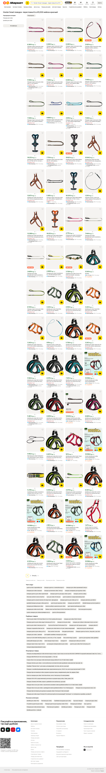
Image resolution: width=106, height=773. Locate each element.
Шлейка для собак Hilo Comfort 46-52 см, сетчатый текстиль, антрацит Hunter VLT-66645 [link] (54, 380)
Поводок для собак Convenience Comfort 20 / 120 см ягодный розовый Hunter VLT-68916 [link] (74, 236)
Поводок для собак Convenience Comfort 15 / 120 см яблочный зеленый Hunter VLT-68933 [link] (74, 492)
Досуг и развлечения (36, 724)
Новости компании (88, 724)
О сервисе (59, 731)
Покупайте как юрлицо (62, 728)
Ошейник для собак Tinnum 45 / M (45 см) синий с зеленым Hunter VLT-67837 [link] (74, 274)
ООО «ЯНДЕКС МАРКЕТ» (97, 769)
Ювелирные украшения (37, 763)
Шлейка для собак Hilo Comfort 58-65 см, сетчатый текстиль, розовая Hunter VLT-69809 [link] (92, 419)
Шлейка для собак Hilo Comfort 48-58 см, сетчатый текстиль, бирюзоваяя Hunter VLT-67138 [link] (73, 380)
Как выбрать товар (61, 724)
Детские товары (35, 761)
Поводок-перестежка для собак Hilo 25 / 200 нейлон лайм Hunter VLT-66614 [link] (35, 309)
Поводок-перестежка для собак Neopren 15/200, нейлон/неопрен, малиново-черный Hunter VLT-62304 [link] (93, 47)
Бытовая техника (35, 728)
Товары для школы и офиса (37, 752)
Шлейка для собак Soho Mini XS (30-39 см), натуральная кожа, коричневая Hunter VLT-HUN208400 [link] (35, 198)
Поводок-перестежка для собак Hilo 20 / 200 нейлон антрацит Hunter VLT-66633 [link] (93, 120)
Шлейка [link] (87, 273)
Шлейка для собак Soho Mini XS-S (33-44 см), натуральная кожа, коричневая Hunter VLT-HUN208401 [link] (35, 236)
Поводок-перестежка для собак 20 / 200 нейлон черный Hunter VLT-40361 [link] (55, 198)
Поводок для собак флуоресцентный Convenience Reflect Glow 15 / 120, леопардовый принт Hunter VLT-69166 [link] (35, 274)
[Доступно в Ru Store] (18, 731)
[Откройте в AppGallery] (13, 731)
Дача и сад (33, 747)
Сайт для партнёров (61, 756)
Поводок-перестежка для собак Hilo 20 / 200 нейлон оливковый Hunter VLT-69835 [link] (35, 120)
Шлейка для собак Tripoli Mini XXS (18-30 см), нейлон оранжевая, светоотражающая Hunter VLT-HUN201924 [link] (93, 309)
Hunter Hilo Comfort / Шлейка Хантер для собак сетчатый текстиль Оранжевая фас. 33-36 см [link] (74, 563)
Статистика (7, 770)
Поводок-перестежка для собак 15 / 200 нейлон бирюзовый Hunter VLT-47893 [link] (74, 120)
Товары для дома (35, 738)
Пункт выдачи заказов (89, 731)
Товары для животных (36, 756)
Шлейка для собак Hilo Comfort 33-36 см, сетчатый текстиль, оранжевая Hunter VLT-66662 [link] (73, 345)
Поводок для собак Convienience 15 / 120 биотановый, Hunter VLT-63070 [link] (55, 274)
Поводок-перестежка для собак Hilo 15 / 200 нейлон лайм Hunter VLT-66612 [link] (74, 82)
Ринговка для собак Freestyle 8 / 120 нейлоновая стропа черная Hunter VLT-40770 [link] (35, 456)
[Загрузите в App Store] (3, 731)
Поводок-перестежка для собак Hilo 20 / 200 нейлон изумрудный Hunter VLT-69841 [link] (93, 82)
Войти (100, 3)
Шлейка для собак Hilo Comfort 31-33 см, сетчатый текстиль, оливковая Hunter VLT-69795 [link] (35, 419)
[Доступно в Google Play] (8, 731)
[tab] (7, 7)
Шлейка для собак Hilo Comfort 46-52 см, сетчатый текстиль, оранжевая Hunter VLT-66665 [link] (35, 564)
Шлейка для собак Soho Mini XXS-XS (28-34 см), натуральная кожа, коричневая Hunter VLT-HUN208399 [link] (93, 160)
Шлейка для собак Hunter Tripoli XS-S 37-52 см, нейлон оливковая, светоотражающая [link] (54, 564)
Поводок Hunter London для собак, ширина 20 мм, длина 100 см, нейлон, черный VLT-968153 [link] (93, 198)
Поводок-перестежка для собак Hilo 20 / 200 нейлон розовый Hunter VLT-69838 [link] (55, 82)
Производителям (88, 728)
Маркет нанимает (88, 733)
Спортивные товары (36, 754)
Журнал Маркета (60, 735)
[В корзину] (42, 39)
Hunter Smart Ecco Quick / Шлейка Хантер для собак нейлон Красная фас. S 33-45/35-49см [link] (93, 528)
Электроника (34, 733)
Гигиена (33, 731)
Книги (32, 749)
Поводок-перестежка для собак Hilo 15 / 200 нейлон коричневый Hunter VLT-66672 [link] (35, 82)
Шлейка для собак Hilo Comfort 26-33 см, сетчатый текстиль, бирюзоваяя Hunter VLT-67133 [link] (35, 380)
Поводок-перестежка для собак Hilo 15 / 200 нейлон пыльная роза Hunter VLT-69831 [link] (55, 47)
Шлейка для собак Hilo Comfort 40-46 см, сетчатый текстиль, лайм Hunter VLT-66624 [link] (54, 492)
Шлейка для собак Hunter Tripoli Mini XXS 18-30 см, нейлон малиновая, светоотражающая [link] (74, 457)
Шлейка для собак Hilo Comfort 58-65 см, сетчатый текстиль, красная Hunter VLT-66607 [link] (54, 419)
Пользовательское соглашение (20, 770)
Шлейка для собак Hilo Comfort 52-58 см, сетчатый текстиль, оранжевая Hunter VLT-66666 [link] (92, 492)
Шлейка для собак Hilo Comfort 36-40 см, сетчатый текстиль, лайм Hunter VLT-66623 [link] (73, 309)
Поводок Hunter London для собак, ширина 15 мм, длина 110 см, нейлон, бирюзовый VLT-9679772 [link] (54, 345)
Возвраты (58, 733)
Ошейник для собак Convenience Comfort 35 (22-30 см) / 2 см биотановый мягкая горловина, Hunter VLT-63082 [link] (35, 492)
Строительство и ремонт (37, 758)
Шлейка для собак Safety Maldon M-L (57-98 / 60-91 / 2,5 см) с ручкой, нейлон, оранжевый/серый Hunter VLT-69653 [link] (55, 236)
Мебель (33, 726)
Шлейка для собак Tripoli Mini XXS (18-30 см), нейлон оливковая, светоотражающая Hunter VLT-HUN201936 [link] (54, 309)
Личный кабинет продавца (63, 749)
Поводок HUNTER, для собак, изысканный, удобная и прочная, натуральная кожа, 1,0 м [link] (74, 419)
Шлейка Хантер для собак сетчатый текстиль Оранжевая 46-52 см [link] (54, 528)
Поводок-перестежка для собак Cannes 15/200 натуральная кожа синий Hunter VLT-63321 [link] (55, 120)
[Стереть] (60, 3)
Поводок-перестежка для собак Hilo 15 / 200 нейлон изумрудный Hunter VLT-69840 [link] (74, 47)
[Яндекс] (102, 771)
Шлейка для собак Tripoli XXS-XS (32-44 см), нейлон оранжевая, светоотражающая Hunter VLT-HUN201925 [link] (93, 345)
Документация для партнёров (64, 754)
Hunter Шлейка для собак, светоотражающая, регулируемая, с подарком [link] (91, 380)
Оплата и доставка (61, 726)
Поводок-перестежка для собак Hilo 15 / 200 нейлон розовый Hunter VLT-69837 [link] (35, 47)
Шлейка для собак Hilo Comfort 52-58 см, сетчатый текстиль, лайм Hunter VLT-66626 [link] (54, 457)
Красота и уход (34, 742)
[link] (34, 587)
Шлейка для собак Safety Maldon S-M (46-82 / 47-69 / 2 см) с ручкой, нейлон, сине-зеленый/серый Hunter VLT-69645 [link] (74, 198)
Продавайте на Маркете (62, 752)
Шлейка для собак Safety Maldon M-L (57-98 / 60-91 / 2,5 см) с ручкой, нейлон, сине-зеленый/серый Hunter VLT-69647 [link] (35, 160)
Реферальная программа (90, 726)
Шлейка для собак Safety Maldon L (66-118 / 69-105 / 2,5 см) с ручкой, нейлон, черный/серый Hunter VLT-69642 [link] (74, 160)
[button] (31, 15)
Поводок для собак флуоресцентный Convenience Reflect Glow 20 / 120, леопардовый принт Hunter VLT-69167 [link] (93, 236)
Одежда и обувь (35, 735)
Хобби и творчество (36, 745)
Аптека (32, 740)
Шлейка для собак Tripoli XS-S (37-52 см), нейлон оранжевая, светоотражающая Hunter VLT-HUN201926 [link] (35, 345)
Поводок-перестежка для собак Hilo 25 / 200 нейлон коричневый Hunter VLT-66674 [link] (55, 160)
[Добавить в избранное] (42, 20)
